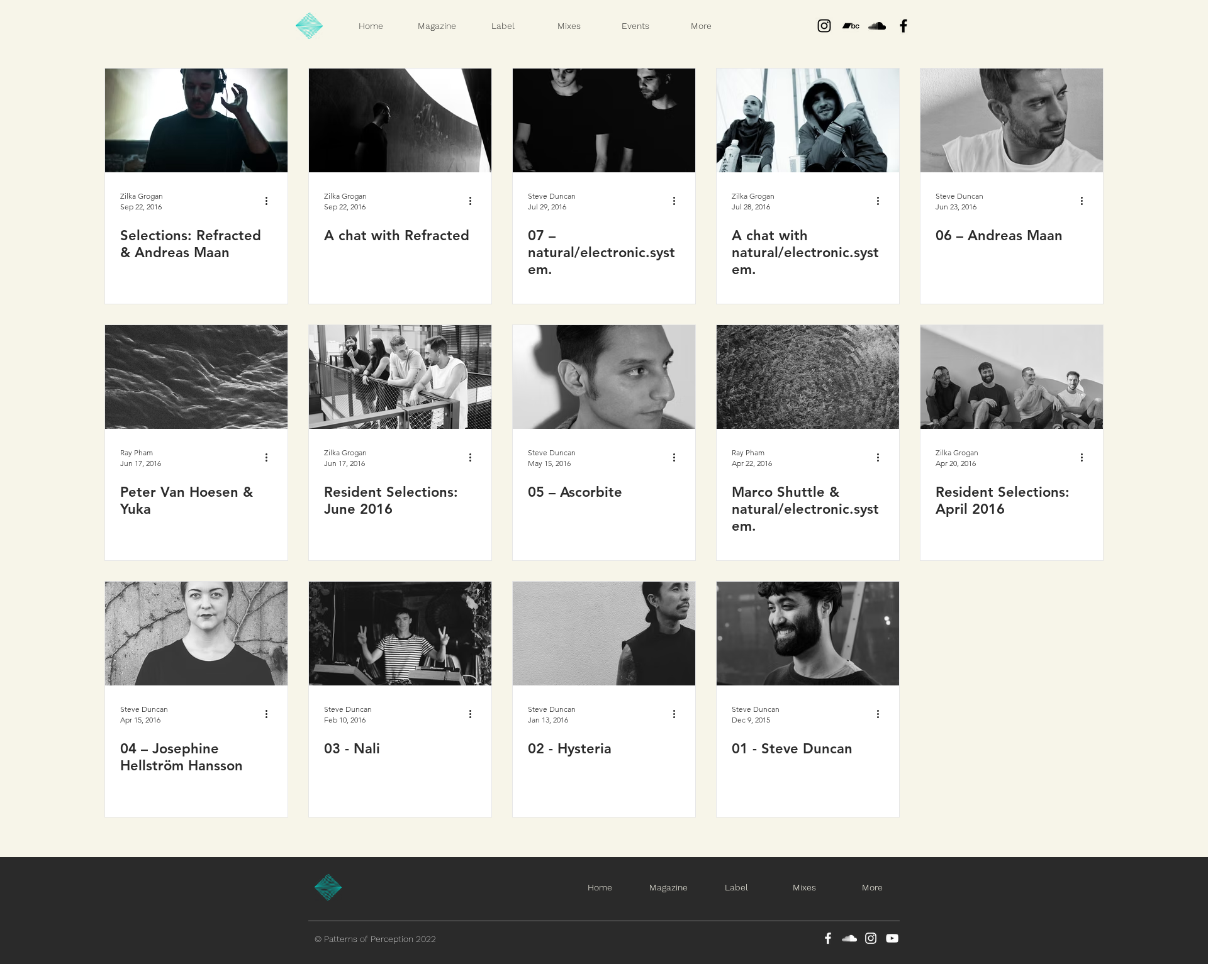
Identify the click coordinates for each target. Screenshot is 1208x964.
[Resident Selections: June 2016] (400, 377)
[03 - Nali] (400, 633)
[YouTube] (892, 938)
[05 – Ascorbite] (604, 377)
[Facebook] (828, 938)
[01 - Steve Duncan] (808, 633)
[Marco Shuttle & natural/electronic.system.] (808, 377)
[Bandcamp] (850, 26)
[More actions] (270, 200)
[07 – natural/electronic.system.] (604, 120)
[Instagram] (824, 26)
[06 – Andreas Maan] (1011, 120)
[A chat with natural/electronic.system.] (808, 120)
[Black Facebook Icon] (903, 26)
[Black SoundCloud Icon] (877, 26)
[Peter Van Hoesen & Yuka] (196, 377)
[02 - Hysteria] (604, 633)
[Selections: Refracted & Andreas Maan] (196, 120)
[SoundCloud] (849, 938)
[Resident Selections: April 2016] (1011, 377)
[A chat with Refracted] (400, 120)
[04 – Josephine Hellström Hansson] (196, 633)
